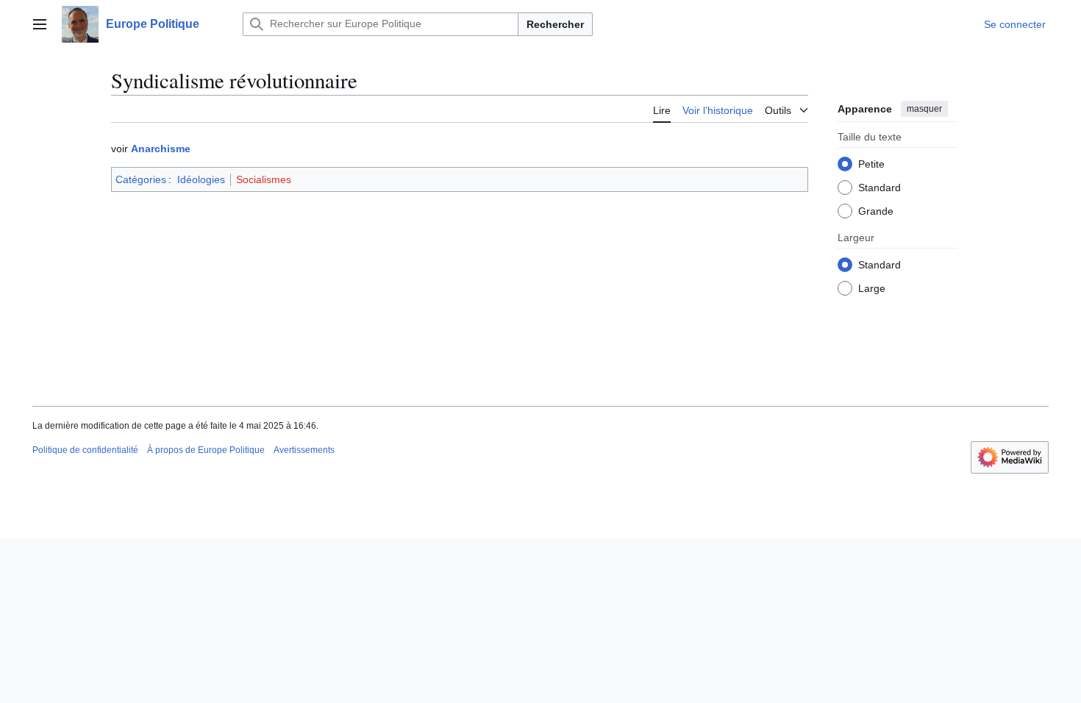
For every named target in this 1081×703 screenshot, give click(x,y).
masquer (924, 109)
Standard (879, 187)
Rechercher (555, 24)
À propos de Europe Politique (206, 450)
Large (871, 288)
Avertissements (304, 450)
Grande (875, 211)
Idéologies (201, 179)
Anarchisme (160, 148)
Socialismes (263, 179)
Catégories (140, 179)
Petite (871, 164)
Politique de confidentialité (85, 450)
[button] (39, 24)
